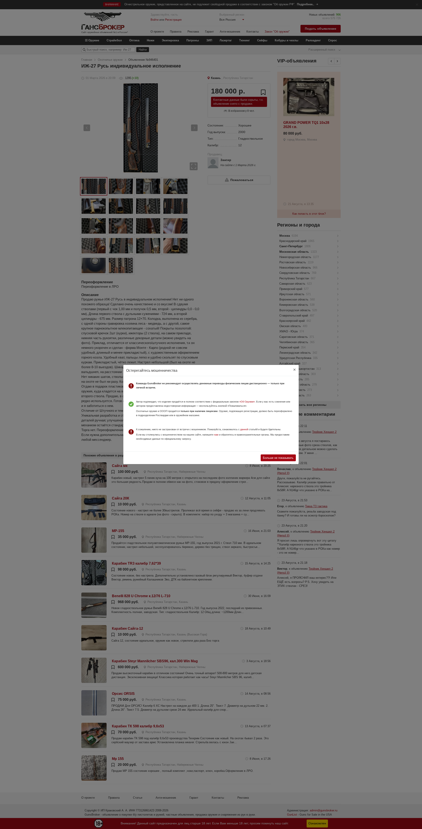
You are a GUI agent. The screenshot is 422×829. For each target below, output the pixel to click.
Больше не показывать (278, 457)
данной (244, 429)
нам (216, 434)
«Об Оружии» (247, 401)
